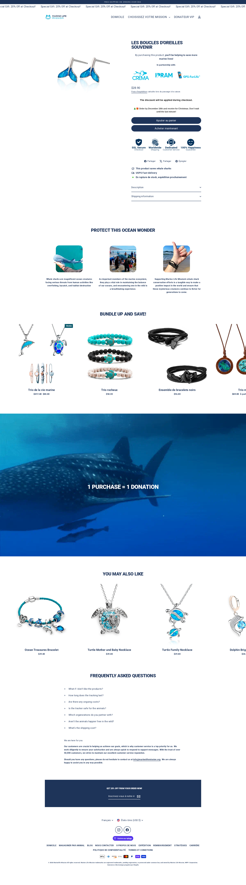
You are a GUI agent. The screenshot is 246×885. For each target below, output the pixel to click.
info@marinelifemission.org (147, 759)
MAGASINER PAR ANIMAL (72, 845)
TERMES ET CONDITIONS (140, 850)
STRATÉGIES (180, 845)
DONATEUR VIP (184, 17)
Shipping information (142, 196)
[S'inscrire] (138, 796)
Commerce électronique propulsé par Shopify (123, 865)
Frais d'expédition (139, 91)
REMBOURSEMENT (162, 845)
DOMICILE (117, 17)
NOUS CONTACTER (104, 845)
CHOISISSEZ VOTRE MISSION (147, 17)
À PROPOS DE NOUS (126, 845)
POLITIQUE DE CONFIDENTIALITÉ (109, 850)
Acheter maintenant (166, 128)
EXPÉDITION (145, 845)
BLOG (90, 845)
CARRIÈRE (194, 845)
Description (137, 187)
